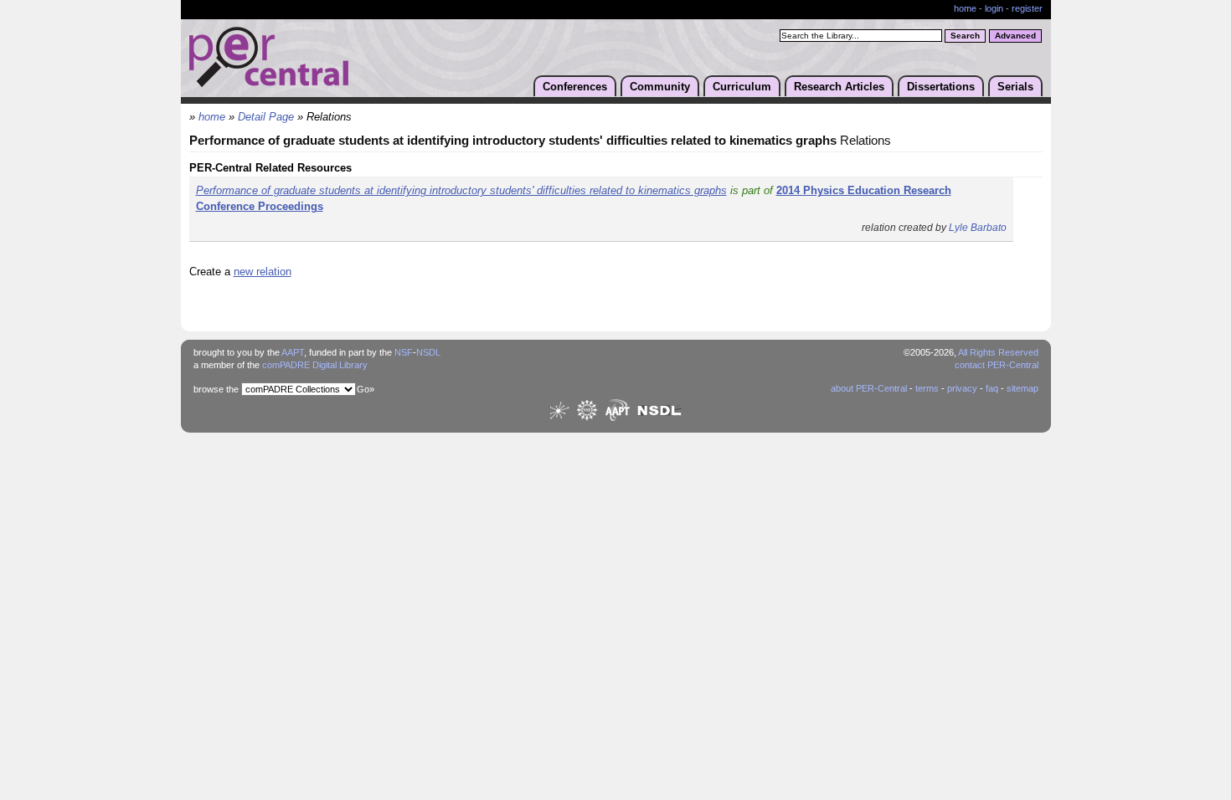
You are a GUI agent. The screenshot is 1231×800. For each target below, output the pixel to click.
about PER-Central (869, 388)
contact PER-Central (996, 365)
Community (660, 86)
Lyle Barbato (978, 227)
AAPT (292, 352)
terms (927, 388)
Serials (1015, 86)
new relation (262, 271)
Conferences (575, 86)
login (994, 8)
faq (992, 388)
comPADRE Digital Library (315, 365)
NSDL (428, 352)
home (965, 8)
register (1027, 8)
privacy (962, 388)
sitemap (1022, 388)
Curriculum (742, 86)
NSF (403, 352)
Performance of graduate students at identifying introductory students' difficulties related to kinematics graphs (461, 190)
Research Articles (839, 86)
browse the (216, 389)
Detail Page (266, 117)
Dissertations (941, 86)
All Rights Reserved (998, 352)
